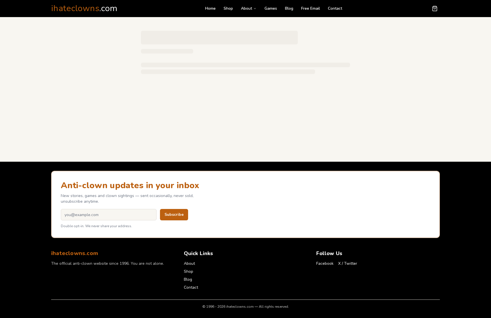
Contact (335, 8)
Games (271, 8)
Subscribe (174, 214)
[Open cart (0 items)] (435, 8)
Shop (228, 8)
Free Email (310, 8)
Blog (289, 8)
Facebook (325, 263)
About (246, 8)
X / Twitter (347, 263)
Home (210, 8)
